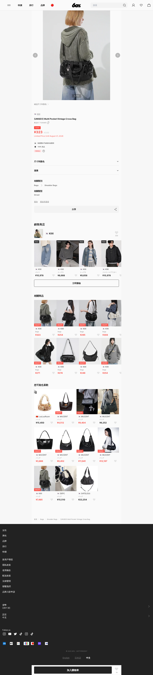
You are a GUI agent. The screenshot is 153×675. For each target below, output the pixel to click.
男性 (4, 535)
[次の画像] (117, 55)
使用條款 (6, 570)
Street (37, 195)
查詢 (36, 202)
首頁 (35, 519)
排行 (31, 5)
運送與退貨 (44, 202)
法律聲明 (6, 581)
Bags (36, 185)
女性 (4, 530)
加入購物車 (73, 670)
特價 (20, 5)
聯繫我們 (6, 586)
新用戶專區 (7, 559)
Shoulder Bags (51, 185)
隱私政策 (6, 565)
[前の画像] (35, 55)
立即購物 (76, 283)
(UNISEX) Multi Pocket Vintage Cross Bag (75, 519)
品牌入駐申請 (8, 591)
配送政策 (6, 575)
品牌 (43, 5)
